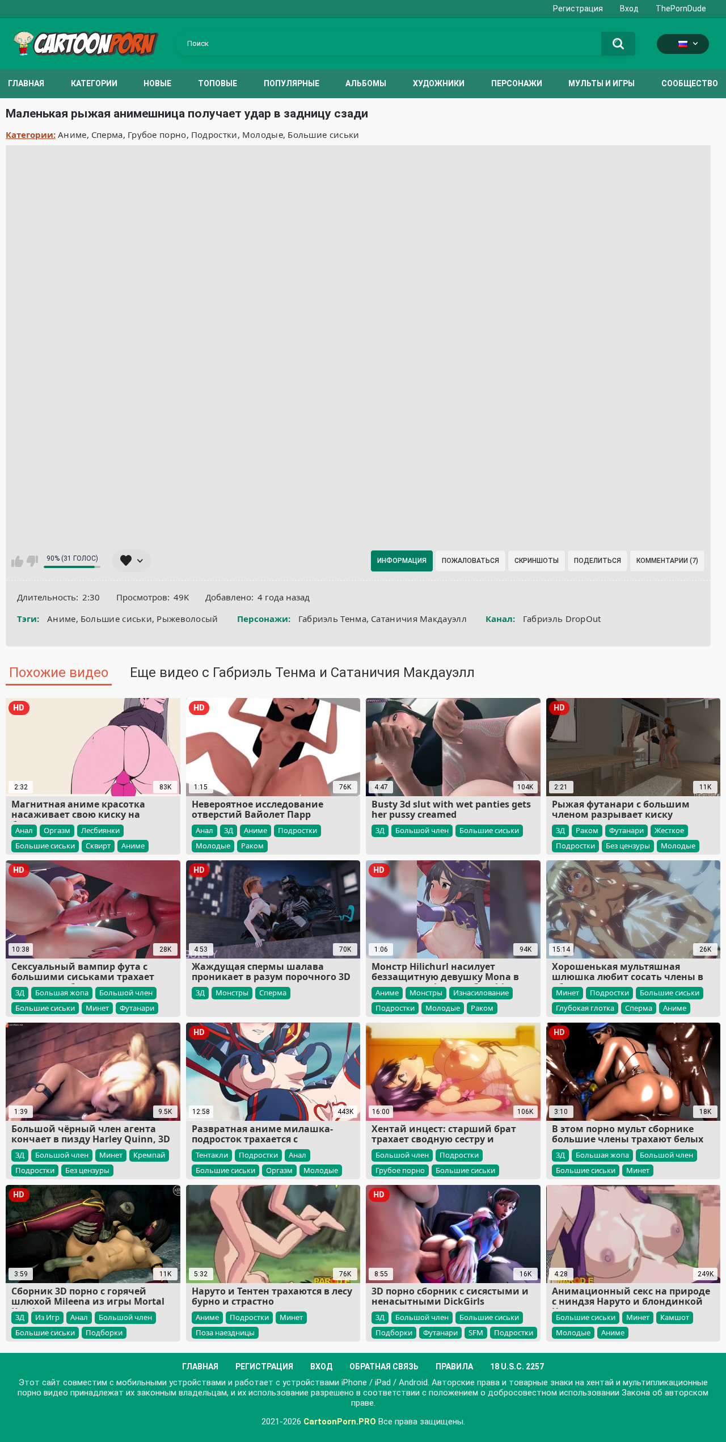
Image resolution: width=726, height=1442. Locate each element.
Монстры (232, 992)
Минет (97, 1008)
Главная (26, 83)
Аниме (72, 134)
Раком (252, 845)
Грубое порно (157, 134)
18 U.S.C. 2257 (517, 1366)
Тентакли (212, 1155)
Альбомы (365, 83)
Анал (24, 830)
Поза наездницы (225, 1332)
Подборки (104, 1332)
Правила (454, 1366)
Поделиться (597, 561)
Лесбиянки (100, 830)
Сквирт (98, 845)
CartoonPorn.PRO (339, 1421)
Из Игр (47, 1317)
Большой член (422, 830)
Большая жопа (61, 992)
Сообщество (689, 83)
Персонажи (516, 83)
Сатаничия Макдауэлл (419, 618)
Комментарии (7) (667, 561)
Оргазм (57, 830)
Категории (94, 83)
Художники (439, 83)
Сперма (107, 134)
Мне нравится (17, 561)
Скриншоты (536, 561)
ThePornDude (681, 8)
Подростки (214, 134)
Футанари (626, 830)
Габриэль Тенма (332, 618)
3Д (228, 830)
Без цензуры (628, 845)
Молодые (262, 134)
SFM (475, 1332)
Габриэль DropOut (562, 618)
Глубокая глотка (585, 1008)
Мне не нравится (32, 561)
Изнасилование (481, 992)
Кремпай (149, 1155)
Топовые (217, 83)
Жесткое (669, 830)
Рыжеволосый (187, 618)
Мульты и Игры (601, 83)
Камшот (674, 1317)
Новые (157, 83)
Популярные (291, 83)
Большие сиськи (323, 134)
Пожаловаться (470, 561)
